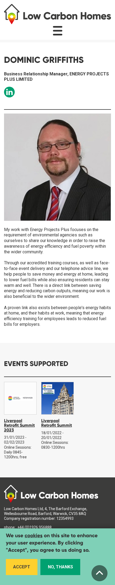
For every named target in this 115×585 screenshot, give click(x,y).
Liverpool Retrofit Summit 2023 (19, 425)
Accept (21, 566)
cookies (34, 535)
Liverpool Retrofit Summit (56, 423)
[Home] (57, 14)
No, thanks (60, 566)
